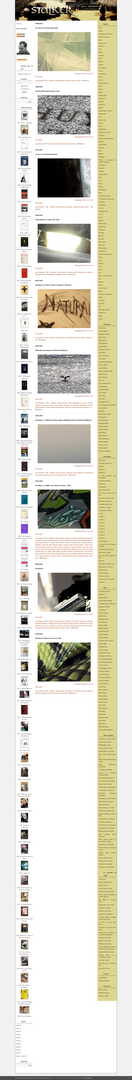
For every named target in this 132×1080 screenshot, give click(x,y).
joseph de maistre (68, 544)
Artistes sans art (103, 885)
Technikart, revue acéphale (106, 867)
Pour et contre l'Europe (105, 276)
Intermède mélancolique (105, 504)
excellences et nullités (71, 538)
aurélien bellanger (40, 407)
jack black (38, 540)
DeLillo (101, 107)
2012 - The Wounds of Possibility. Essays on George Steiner (24, 538)
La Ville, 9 (102, 538)
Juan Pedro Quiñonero (105, 677)
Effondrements (103, 129)
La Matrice (102, 202)
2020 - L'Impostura (24, 873)
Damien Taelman (103, 613)
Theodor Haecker (103, 442)
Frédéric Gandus (103, 628)
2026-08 (18, 1025)
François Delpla (103, 625)
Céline (101, 77)
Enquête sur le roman (105, 132)
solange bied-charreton (57, 407)
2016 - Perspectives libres (24, 627)
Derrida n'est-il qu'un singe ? (107, 891)
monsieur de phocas (67, 623)
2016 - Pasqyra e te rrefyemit (24, 613)
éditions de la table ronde (73, 542)
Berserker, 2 (102, 472)
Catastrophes (102, 74)
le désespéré (52, 625)
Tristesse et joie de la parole (106, 579)
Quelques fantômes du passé (106, 952)
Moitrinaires (102, 251)
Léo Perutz (102, 399)
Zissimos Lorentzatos (105, 451)
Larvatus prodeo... (104, 541)
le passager (89, 272)
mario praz (47, 553)
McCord (101, 236)
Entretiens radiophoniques (106, 138)
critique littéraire (59, 80)
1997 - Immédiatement (24, 137)
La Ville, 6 (102, 529)
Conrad (101, 80)
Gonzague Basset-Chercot (106, 640)
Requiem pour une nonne (106, 567)
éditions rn (47, 542)
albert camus (56, 551)
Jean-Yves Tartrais (104, 674)
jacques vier (71, 551)
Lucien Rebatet (103, 408)
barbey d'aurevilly (40, 547)
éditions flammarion (44, 475)
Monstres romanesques (105, 254)
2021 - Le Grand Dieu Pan (24, 904)
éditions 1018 (39, 553)
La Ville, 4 (102, 522)
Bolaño (101, 52)
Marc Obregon (103, 693)
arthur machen (84, 623)
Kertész (101, 186)
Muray (101, 257)
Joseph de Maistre (104, 389)
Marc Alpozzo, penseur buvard (107, 798)
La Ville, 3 (102, 519)
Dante (100, 86)
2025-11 (18, 1053)
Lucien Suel (102, 686)
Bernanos (101, 46)
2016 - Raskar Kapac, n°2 (24, 659)
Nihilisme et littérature (105, 944)
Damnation (102, 483)
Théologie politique (104, 309)
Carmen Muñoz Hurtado (105, 600)
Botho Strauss (103, 340)
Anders (101, 31)
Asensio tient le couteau (105, 888)
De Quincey (102, 98)
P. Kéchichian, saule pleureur (107, 819)
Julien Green (102, 395)
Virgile (101, 316)
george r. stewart (75, 540)
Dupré (100, 126)
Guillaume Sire (103, 647)
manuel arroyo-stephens (57, 542)
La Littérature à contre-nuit (106, 199)
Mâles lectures (103, 223)
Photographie (78, 137)
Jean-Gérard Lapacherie (105, 662)
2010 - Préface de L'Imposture (24, 507)
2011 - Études (24, 521)
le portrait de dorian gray (54, 623)
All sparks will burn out (105, 463)
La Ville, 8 (102, 535)
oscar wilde (85, 547)
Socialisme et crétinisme (105, 864)
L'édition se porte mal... (105, 911)
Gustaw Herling (103, 368)
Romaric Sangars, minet (105, 858)
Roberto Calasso (103, 429)
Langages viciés (103, 211)
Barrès (100, 40)
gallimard (38, 544)
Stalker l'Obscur (103, 570)
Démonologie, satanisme (106, 111)
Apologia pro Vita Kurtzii (106, 34)
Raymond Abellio (104, 423)
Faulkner (101, 141)
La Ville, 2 (102, 516)
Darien (101, 92)
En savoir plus (88, 1078)
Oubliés (101, 263)
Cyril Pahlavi (102, 610)
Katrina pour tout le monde (106, 905)
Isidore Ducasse (103, 374)
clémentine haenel (44, 555)
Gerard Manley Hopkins (105, 362)
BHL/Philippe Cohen (105, 745)
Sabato (101, 285)
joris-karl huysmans (70, 80)
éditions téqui (79, 551)
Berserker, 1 (102, 469)
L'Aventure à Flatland (105, 908)
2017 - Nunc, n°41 (24, 750)
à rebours (88, 337)
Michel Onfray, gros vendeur (107, 807)
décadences (68, 621)
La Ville (101, 208)
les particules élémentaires (78, 405)
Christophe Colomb (104, 349)
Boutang (101, 55)
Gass (100, 150)
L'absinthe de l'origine (105, 507)
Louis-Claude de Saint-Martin (107, 405)
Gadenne (101, 147)
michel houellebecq (74, 403)
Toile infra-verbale (104, 576)
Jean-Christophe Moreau (106, 659)
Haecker (101, 154)
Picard (100, 269)
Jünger (101, 183)
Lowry (100, 217)
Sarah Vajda (102, 720)
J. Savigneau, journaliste (105, 769)
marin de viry (87, 407)
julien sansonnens (77, 407)
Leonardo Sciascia (104, 402)
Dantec (101, 89)
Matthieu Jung (103, 696)
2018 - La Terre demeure (24, 779)
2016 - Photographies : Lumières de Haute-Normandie (24, 642)
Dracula (101, 123)
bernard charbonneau (86, 540)
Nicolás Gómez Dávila (105, 414)
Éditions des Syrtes (104, 993)
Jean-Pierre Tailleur (104, 671)
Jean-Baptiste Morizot (105, 656)
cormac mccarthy (72, 272)
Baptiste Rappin (103, 597)
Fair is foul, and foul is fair (106, 498)
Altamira (101, 466)
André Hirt (102, 594)
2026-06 (18, 1031)
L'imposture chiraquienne (106, 914)
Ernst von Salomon (104, 355)
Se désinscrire (25, 89)
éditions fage (39, 542)
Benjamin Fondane (104, 334)
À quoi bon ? (102, 460)
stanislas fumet (82, 538)
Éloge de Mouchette (104, 490)
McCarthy (101, 233)
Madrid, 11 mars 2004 (105, 940)
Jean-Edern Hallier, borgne (106, 778)
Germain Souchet (103, 637)
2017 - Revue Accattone (24, 765)
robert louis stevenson (76, 625)
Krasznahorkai (103, 189)
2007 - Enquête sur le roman (24, 361)
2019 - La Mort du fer (24, 842)
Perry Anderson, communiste (107, 828)
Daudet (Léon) (103, 95)
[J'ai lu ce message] (130, 1078)
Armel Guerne (103, 328)
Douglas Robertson (104, 980)
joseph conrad (88, 544)
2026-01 (18, 1047)
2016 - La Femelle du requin (24, 584)
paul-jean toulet (87, 625)
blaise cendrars (65, 627)
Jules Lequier (102, 392)
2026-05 (18, 1034)
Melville (101, 239)
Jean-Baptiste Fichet (104, 653)
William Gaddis (103, 448)
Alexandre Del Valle (104, 591)
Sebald (101, 291)
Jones (100, 180)
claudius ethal (45, 693)
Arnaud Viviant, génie (105, 742)
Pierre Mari (102, 711)
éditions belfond (83, 555)
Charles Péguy (103, 346)
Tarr (100, 306)
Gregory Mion (103, 643)
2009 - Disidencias (24, 426)
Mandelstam (102, 226)
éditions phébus (57, 544)
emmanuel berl (51, 274)
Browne (101, 61)
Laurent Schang (103, 683)
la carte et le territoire (55, 405)
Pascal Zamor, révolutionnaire (107, 825)
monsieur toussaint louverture (50, 540)
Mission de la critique (105, 552)
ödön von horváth (62, 555)
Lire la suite (38, 76)
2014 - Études (24, 555)
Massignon (102, 229)
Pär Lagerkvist (103, 417)
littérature (51, 80)
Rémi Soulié (102, 714)
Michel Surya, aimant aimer (106, 810)
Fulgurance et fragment (105, 501)
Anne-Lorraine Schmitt (105, 882)
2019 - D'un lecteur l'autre (24, 810)
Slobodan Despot (103, 726)
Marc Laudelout (103, 690)
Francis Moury (103, 622)
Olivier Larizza (103, 702)
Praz (100, 279)
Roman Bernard (103, 717)
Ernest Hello (102, 352)
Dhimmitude (102, 114)
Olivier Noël (102, 705)
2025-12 (18, 1050)
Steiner (101, 297)
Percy (100, 266)
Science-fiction (103, 288)
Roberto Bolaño (103, 426)
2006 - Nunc (24, 330)
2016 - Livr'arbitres (24, 598)
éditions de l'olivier (40, 274)
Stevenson (102, 300)
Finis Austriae (102, 144)
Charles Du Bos (103, 343)
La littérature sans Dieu (105, 510)
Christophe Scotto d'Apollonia (107, 603)
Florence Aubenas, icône (105, 748)
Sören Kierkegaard (104, 438)
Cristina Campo (103, 83)
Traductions (102, 312)
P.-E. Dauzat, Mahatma (105, 822)
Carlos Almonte (103, 977)
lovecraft (89, 405)
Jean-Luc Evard (103, 665)
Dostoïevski (102, 120)
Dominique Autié (103, 619)
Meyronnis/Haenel (104, 804)
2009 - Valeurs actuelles (24, 459)
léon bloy (84, 403)
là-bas (86, 206)
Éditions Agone (103, 990)
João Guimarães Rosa (105, 383)
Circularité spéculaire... (105, 481)
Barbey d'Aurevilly (104, 37)
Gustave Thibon (103, 365)
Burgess (101, 64)
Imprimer (86, 80)
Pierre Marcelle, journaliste (106, 844)
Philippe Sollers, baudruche (106, 831)
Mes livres (102, 245)
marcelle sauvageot (63, 547)
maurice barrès (49, 627)
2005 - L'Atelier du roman (24, 266)
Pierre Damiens (103, 708)
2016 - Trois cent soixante (24, 674)
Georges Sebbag (103, 634)
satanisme (69, 206)
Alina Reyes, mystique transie (107, 739)
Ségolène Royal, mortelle (106, 861)
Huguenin (101, 168)
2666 (100, 28)
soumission (67, 405)
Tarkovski (101, 303)
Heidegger (102, 157)
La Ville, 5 (102, 526)
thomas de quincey (86, 542)
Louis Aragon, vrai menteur (106, 790)
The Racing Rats (103, 573)
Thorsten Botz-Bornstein (106, 730)
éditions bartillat (79, 544)
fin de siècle (75, 621)
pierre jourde (69, 337)
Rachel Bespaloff (103, 420)
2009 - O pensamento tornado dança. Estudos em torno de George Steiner (24, 443)
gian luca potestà (87, 549)
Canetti (101, 71)
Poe (100, 272)
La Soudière (102, 205)
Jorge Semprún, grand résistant (107, 787)
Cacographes (102, 67)
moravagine (57, 627)
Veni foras (101, 582)
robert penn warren (46, 544)
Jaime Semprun (103, 377)
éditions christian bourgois (57, 553)
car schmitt (48, 551)
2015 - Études (24, 569)
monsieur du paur (40, 627)
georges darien (88, 551)
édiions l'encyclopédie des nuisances (51, 549)
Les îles (101, 214)
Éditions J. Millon (104, 996)
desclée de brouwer (64, 540)
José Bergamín (103, 386)
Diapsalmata (102, 487)
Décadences (102, 104)
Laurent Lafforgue (104, 680)
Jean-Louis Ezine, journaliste (107, 781)
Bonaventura (102, 337)
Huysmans (102, 171)
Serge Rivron (102, 723)
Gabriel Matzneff (103, 631)
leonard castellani (71, 553)
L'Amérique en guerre (105, 196)
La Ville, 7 (102, 532)
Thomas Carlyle (103, 445)
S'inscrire (25, 86)
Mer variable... (103, 242)
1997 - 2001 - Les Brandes (24, 123)
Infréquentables (103, 174)
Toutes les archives (21, 1056)
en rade (78, 80)
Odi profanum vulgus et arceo (107, 564)
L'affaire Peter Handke (105, 937)
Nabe (100, 260)
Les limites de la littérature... (107, 549)
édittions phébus (73, 555)
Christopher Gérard (104, 607)
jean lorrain (63, 551)
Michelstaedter (103, 248)
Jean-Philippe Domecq (105, 668)
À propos (18, 23)
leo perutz (53, 555)
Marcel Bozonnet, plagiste (106, 801)
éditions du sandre (51, 547)
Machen (101, 220)
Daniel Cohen (103, 616)
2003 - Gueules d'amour (24, 201)
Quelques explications (24, 74)
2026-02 (18, 1044)
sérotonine (45, 405)
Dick (100, 117)
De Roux (101, 101)
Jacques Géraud (103, 650)
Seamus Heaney (103, 435)
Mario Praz (102, 411)
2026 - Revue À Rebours (24, 1016)
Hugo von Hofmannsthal (106, 371)
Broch (100, 58)
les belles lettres (40, 551)
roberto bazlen (66, 549)
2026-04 (18, 1037)
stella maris (81, 272)
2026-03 (18, 1041)
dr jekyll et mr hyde (63, 625)
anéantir (48, 407)
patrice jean (68, 407)
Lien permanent (39, 80)
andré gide (64, 693)
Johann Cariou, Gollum (105, 784)
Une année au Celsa (104, 968)
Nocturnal (101, 560)
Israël (100, 177)
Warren (101, 319)
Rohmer (101, 282)
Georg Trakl (102, 359)
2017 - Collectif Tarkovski (24, 688)
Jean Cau (101, 380)
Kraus (100, 193)
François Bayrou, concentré (106, 751)
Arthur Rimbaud (103, 331)
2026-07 (18, 1028)
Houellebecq (102, 165)
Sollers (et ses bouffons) (105, 294)
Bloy (100, 49)
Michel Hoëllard (103, 699)
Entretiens (101, 135)
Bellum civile (102, 43)
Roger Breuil (102, 432)
